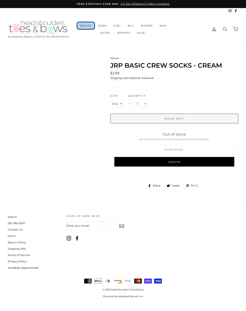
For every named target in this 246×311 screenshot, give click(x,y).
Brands (123, 32)
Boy (131, 25)
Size (114, 95)
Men (163, 25)
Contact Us (15, 229)
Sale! (141, 32)
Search (12, 216)
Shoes (105, 32)
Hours (12, 235)
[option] (123, 4)
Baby (103, 25)
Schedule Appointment (23, 267)
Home (114, 58)
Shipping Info (17, 248)
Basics (85, 25)
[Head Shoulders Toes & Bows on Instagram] (68, 238)
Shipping (116, 78)
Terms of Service (19, 255)
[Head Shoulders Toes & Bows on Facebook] (77, 238)
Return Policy (17, 242)
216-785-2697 (16, 223)
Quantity (137, 95)
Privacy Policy (17, 261)
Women (147, 25)
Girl (117, 25)
